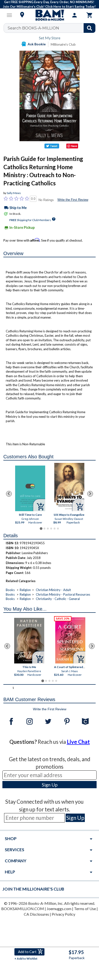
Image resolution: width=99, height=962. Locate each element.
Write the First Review (72, 200)
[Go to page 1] (41, 528)
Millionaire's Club (63, 44)
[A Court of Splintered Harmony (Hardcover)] (70, 640)
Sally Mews (14, 193)
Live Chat (78, 742)
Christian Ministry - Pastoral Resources (63, 594)
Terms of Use (85, 908)
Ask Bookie (37, 44)
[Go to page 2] (44, 529)
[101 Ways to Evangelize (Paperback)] (69, 487)
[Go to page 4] (51, 529)
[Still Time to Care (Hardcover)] (30, 488)
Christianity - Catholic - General (58, 599)
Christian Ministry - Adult (53, 590)
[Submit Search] (89, 28)
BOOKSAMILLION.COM (22, 908)
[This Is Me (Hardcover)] (29, 640)
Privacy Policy (63, 914)
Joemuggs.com (59, 908)
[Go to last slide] (9, 494)
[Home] (49, 15)
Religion (25, 590)
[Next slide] (90, 494)
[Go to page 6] (58, 529)
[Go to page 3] (48, 529)
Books (10, 590)
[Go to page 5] (55, 529)
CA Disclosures (36, 914)
